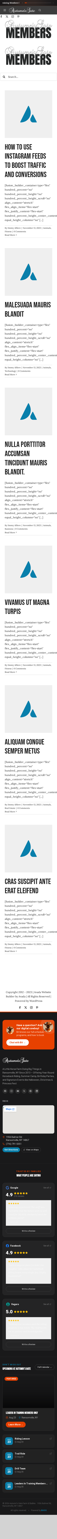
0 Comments (20, 231)
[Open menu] (5, 10)
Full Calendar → (45, 1367)
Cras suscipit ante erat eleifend (28, 886)
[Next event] (53, 3)
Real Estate (10, 808)
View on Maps (32, 1150)
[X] (24, 1091)
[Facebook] (5, 1091)
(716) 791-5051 (14, 1144)
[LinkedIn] (36, 1091)
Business (9, 529)
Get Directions (11, 1150)
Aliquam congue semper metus (24, 747)
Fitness (8, 231)
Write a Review (28, 1231)
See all (46, 1188)
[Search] (39, 10)
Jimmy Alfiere (14, 228)
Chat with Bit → (18, 1042)
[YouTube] (17, 1091)
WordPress (35, 1000)
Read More (10, 235)
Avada (22, 996)
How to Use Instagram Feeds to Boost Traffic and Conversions (26, 161)
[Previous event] (22, 3)
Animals (47, 228)
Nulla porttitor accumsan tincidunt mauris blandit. (26, 458)
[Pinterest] (30, 1091)
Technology (10, 371)
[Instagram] (11, 1091)
